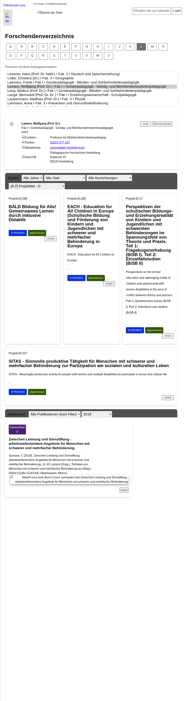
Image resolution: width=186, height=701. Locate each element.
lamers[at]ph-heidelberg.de (67, 147)
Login (177, 10)
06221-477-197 (60, 142)
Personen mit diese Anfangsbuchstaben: (31, 66)
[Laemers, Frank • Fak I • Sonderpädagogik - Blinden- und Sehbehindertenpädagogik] (92, 82)
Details (50, 238)
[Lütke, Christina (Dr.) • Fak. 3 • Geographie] (92, 78)
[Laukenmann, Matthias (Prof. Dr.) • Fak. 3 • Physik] (92, 99)
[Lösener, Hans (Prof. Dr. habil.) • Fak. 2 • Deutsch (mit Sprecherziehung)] (92, 74)
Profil (145, 124)
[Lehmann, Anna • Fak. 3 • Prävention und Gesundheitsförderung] (92, 103)
